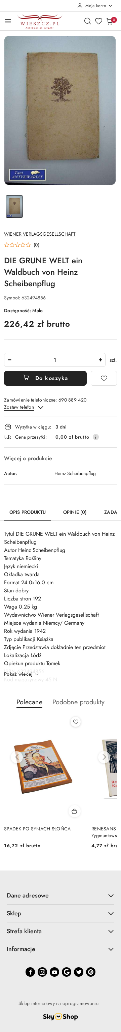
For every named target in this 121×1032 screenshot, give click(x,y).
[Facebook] (30, 972)
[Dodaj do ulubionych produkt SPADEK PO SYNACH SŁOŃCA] (76, 722)
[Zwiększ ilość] (100, 359)
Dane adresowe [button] (28, 895)
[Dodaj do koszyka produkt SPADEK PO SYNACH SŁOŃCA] (75, 811)
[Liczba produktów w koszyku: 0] (109, 20)
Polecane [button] (29, 702)
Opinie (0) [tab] (75, 512)
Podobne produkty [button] (78, 702)
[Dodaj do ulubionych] (104, 378)
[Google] (66, 972)
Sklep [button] (14, 913)
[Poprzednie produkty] (17, 757)
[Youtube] (54, 972)
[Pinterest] (90, 972)
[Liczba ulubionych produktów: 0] (98, 20)
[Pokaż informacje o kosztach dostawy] (95, 437)
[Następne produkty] (104, 757)
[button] (21, 244)
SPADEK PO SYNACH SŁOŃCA (37, 828)
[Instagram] (42, 972)
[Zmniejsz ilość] (9, 359)
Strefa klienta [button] (24, 931)
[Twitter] (78, 972)
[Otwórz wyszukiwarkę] (87, 20)
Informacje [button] (21, 949)
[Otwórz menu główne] (8, 21)
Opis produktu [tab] (27, 512)
